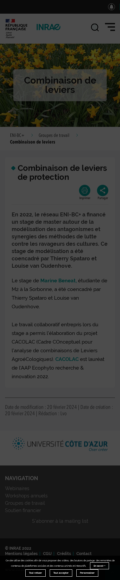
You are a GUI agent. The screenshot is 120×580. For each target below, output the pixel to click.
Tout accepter (61, 572)
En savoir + (99, 565)
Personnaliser (87, 572)
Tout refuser (35, 572)
